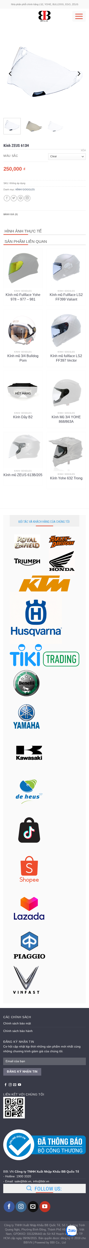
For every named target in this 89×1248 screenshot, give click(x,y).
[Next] (79, 73)
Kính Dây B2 (23, 417)
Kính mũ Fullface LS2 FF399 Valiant (66, 297)
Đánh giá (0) (10, 214)
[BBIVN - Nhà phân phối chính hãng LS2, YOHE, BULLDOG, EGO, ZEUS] (44, 16)
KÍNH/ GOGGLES (25, 189)
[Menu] (79, 16)
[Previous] (10, 73)
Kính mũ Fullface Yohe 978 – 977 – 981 (23, 297)
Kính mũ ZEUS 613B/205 (22, 475)
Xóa (83, 150)
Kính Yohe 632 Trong (66, 478)
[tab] (44, 214)
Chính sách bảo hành (18, 1031)
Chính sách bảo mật (17, 1023)
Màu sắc (10, 155)
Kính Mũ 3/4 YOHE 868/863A (66, 419)
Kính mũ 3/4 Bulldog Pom (22, 358)
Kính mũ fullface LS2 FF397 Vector (66, 358)
